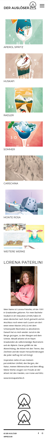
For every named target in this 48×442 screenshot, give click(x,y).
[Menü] (40, 5)
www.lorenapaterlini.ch (14, 378)
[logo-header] (20, 5)
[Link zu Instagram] (42, 433)
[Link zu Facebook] (38, 433)
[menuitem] (40, 5)
